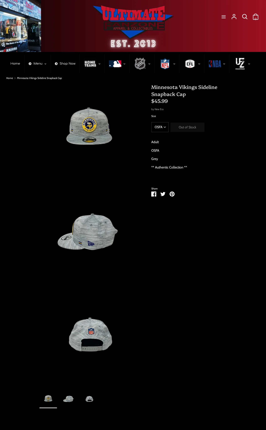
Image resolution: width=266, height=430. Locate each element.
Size (153, 116)
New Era (159, 109)
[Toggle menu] (223, 16)
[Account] (234, 15)
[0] (255, 15)
